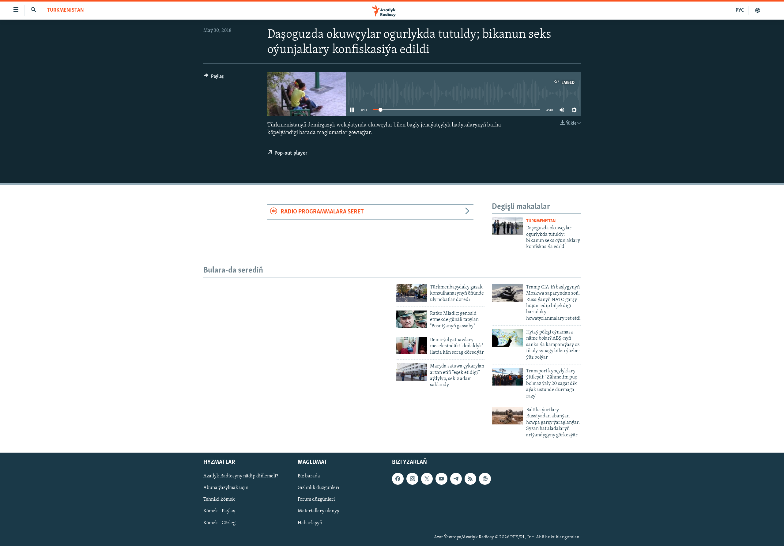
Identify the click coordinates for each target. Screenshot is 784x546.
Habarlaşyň (310, 522)
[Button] (214, 78)
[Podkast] (757, 10)
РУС (740, 10)
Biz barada (309, 476)
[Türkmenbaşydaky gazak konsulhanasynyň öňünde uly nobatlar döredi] (411, 293)
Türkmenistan (65, 10)
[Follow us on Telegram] (456, 478)
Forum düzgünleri (316, 499)
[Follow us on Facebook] (398, 478)
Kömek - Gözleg (219, 522)
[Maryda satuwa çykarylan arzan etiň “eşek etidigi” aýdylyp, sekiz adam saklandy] (411, 372)
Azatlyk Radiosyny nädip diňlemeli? (240, 476)
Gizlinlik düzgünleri (318, 487)
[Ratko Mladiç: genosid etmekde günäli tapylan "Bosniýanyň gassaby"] (411, 319)
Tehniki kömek (219, 499)
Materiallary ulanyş (318, 511)
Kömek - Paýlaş (219, 511)
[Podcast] (485, 478)
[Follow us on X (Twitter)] (427, 478)
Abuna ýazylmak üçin (225, 487)
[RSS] (470, 478)
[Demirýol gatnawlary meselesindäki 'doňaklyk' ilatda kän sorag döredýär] (411, 345)
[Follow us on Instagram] (412, 478)
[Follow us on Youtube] (441, 478)
